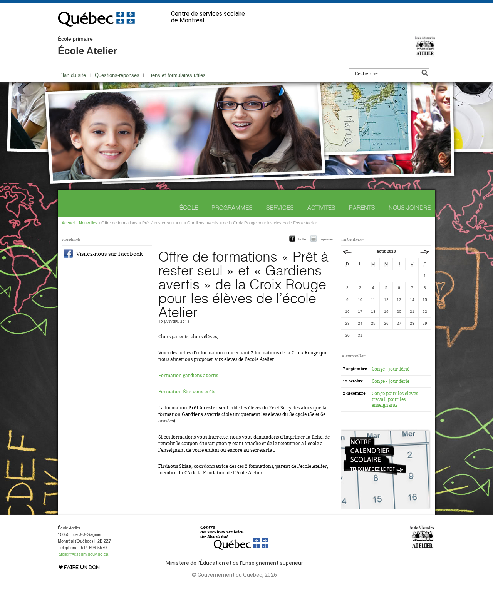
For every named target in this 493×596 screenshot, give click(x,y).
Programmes (232, 207)
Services (280, 207)
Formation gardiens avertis (188, 375)
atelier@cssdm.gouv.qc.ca (83, 554)
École (188, 207)
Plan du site (72, 75)
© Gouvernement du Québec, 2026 (234, 575)
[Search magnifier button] (425, 73)
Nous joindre (410, 207)
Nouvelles (88, 222)
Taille (301, 239)
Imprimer (326, 239)
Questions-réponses (117, 75)
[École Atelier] (425, 53)
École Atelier (87, 46)
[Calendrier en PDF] (386, 508)
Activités (321, 207)
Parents (362, 207)
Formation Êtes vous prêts (186, 391)
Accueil (68, 222)
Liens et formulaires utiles (177, 75)
